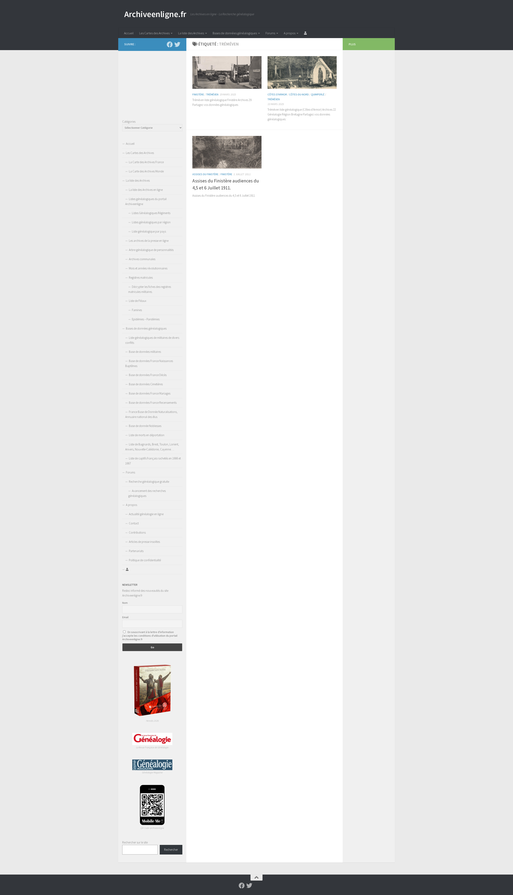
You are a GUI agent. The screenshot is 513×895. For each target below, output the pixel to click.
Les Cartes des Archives (154, 33)
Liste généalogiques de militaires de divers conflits (152, 340)
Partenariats (136, 551)
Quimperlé (317, 94)
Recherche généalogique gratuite (149, 481)
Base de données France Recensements (153, 403)
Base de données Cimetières (146, 384)
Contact (134, 523)
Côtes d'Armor (277, 94)
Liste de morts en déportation (146, 435)
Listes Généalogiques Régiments (151, 213)
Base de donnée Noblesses (145, 426)
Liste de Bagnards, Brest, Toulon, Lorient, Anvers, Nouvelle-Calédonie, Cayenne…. (152, 446)
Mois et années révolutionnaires (148, 268)
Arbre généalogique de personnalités (151, 250)
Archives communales (142, 259)
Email (125, 617)
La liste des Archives (191, 33)
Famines (137, 310)
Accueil (129, 33)
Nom (125, 603)
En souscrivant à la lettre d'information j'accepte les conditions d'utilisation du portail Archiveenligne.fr (149, 635)
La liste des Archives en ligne (146, 190)
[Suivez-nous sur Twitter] (177, 44)
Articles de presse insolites (144, 542)
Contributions (137, 532)
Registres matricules (141, 277)
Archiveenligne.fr (155, 14)
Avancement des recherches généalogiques (147, 493)
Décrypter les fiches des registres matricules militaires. (149, 289)
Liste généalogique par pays (149, 231)
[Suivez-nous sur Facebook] (170, 44)
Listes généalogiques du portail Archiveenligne (146, 201)
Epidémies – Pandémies (146, 319)
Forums (270, 33)
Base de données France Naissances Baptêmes (149, 363)
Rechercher (171, 850)
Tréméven (212, 94)
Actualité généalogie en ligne (146, 514)
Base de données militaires (145, 352)
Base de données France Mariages (149, 393)
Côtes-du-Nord (299, 94)
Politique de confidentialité (145, 560)
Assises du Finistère (205, 174)
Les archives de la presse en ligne (149, 241)
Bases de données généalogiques (235, 33)
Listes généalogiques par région (151, 222)
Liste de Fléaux (137, 301)
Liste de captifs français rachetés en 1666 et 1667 (153, 460)
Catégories (128, 121)
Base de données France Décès (148, 375)
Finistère (198, 94)
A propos (289, 33)
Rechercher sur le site (135, 842)
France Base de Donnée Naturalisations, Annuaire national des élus (151, 414)
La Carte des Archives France (146, 162)
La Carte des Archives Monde (146, 171)
